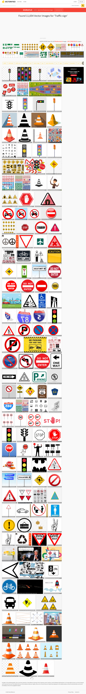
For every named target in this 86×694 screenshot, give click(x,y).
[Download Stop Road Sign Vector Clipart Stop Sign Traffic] (25, 227)
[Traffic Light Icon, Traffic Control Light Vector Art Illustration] (9, 104)
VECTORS (19, 1)
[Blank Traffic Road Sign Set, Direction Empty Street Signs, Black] (53, 450)
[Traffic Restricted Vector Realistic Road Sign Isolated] (9, 392)
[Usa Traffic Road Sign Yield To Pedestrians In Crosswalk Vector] (24, 271)
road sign (25, 63)
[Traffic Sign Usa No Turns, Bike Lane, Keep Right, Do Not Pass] (40, 495)
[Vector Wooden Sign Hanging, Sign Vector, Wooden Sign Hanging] (39, 525)
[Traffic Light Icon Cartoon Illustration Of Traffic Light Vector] (25, 104)
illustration (72, 63)
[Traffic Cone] (9, 618)
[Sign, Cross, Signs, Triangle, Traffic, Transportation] (55, 241)
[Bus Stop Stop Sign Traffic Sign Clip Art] (41, 227)
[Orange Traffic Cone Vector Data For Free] (8, 651)
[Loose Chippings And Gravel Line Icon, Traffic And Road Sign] (29, 300)
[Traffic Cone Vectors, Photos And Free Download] (28, 668)
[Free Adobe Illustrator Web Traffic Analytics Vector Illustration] (52, 554)
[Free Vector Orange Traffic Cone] (54, 634)
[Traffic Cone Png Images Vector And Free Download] (10, 668)
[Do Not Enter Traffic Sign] (54, 271)
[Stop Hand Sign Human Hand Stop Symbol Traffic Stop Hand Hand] (52, 420)
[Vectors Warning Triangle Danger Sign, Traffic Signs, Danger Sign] (10, 199)
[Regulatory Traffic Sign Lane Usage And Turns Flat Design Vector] (8, 256)
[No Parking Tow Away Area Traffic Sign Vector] (35, 345)
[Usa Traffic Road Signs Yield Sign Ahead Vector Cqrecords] (30, 392)
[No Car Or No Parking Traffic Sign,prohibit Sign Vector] (34, 214)
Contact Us (77, 692)
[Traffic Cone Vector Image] (46, 668)
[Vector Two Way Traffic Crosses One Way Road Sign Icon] (24, 377)
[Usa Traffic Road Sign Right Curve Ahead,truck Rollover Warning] (39, 480)
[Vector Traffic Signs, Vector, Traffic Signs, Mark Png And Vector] (9, 89)
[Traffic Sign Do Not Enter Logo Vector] (27, 286)
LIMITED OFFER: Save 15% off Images (53, 41)
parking (66, 63)
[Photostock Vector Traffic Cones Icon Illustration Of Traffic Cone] (9, 120)
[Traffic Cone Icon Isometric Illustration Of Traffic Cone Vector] (54, 120)
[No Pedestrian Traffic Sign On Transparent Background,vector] (54, 377)
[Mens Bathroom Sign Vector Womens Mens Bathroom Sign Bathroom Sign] (55, 510)
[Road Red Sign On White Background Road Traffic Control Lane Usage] (9, 495)
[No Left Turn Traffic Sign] (26, 361)
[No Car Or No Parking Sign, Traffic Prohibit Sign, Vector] (8, 214)
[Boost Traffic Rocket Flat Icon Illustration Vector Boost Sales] (53, 586)
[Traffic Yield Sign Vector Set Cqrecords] (25, 495)
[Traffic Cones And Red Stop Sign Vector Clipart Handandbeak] (9, 465)
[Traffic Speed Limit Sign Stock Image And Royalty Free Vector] (34, 420)
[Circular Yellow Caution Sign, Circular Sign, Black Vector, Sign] (9, 525)
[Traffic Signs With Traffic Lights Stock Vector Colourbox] (35, 166)
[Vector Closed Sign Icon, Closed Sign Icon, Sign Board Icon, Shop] (24, 525)
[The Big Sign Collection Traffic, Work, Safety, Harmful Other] (22, 405)
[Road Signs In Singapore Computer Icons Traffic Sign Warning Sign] (48, 199)
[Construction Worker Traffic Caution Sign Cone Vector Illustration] (39, 256)
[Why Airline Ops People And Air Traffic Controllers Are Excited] (29, 554)
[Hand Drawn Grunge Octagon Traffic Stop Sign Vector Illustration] (40, 435)
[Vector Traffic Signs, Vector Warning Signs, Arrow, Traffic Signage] (22, 89)
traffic (4, 63)
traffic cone (17, 63)
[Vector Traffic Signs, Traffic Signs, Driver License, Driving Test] (54, 74)
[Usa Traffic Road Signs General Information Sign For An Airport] (40, 241)
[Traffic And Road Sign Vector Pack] (38, 405)
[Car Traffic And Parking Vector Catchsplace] (13, 634)
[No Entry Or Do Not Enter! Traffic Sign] (41, 286)
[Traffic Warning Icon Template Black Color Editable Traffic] (39, 183)
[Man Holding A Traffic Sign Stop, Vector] (24, 450)
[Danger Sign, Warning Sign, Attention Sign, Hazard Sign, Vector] (55, 227)
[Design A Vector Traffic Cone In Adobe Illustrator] (35, 634)
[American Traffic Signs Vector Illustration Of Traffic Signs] (13, 166)
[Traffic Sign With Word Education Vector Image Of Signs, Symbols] (24, 480)
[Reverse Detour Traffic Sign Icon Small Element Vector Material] (55, 495)
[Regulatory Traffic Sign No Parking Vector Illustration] (54, 345)
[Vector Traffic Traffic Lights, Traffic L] (9, 74)
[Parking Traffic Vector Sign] (39, 377)
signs (61, 63)
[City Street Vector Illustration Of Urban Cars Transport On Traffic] (53, 618)
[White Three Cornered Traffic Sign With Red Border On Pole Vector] (8, 510)
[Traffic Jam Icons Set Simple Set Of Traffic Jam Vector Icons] (9, 151)
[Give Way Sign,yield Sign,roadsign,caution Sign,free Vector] (54, 539)
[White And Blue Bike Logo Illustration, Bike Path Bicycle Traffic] (9, 586)
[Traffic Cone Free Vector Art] (28, 651)
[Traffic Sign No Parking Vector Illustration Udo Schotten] (9, 361)
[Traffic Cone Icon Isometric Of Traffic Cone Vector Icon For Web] (9, 135)
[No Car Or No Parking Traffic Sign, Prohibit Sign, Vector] (21, 214)
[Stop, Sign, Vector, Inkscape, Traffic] (9, 450)
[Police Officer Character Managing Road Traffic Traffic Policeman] (54, 183)
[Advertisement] (43, 28)
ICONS (24, 1)
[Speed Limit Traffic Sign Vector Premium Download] (21, 420)
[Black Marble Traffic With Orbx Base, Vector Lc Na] (30, 586)
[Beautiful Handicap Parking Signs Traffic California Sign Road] (42, 300)
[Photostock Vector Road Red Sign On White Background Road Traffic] (55, 480)
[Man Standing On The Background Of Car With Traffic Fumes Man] (9, 554)
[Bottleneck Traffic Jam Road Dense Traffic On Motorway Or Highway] (45, 89)
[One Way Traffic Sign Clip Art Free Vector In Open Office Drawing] (56, 361)
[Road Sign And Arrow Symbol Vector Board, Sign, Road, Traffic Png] (9, 227)
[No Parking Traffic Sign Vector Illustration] (38, 330)
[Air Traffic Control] (37, 618)
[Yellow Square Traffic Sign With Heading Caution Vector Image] (54, 256)
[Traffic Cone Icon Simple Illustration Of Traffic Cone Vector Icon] (24, 135)
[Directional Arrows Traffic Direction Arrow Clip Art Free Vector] (10, 570)
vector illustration (50, 63)
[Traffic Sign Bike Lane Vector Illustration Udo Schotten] (23, 256)
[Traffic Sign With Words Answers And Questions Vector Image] (9, 480)
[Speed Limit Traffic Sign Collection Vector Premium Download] (8, 420)
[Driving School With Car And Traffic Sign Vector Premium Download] (11, 300)
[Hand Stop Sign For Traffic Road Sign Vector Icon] (26, 199)
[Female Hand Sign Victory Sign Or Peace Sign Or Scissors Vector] (54, 525)
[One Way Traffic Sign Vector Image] (9, 377)
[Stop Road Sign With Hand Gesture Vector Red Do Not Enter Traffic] (55, 286)
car (56, 63)
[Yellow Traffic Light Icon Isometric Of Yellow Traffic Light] (54, 104)
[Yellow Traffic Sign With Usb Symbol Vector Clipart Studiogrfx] (39, 465)
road (30, 63)
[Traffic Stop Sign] (55, 435)
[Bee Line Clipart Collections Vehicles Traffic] (31, 570)
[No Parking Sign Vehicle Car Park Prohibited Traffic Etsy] (24, 330)
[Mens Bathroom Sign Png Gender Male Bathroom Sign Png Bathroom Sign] (39, 510)
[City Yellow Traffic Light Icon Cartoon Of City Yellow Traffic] (24, 151)
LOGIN (75, 1)
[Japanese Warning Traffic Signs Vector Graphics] (49, 603)
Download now (58, 10)
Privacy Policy (71, 692)
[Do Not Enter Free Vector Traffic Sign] (11, 286)
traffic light (10, 63)
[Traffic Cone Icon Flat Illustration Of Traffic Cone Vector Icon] (38, 120)
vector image (37, 63)
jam (42, 63)
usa (78, 63)
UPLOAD (81, 1)
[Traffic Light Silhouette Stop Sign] (24, 435)
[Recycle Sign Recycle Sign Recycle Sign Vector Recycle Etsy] (23, 539)
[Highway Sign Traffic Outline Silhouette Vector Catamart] (54, 300)
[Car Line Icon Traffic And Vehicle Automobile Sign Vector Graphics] (22, 510)
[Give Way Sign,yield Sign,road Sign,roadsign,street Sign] (26, 241)
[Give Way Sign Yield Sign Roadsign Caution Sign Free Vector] (39, 539)
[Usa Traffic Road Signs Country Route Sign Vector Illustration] (55, 392)
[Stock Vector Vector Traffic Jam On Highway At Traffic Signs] (55, 135)
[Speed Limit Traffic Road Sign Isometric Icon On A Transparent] (55, 405)
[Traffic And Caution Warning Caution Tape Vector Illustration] (23, 618)
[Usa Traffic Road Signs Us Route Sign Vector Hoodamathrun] (9, 316)
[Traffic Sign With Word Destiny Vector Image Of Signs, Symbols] (39, 271)
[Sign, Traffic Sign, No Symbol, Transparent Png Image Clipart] (51, 214)
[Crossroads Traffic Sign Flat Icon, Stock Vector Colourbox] (9, 271)
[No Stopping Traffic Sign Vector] (53, 330)
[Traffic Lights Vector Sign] (54, 316)
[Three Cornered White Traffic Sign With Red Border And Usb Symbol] (54, 465)
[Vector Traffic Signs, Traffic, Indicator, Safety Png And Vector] (54, 166)
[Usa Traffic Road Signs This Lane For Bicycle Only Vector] (53, 570)
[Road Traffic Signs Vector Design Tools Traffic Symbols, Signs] (22, 183)
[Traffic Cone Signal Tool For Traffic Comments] (24, 120)
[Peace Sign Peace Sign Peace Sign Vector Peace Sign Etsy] (10, 241)
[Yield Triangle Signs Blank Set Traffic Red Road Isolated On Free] (27, 603)
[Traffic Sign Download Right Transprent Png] (20, 392)
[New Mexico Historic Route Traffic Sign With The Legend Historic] (42, 392)
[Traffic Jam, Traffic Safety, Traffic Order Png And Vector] (24, 74)
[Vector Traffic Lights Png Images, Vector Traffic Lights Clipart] (39, 104)
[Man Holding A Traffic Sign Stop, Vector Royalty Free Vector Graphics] (37, 450)
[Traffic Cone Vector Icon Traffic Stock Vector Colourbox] (40, 135)
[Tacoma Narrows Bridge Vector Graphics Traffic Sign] (8, 330)
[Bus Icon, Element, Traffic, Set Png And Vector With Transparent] (10, 603)
